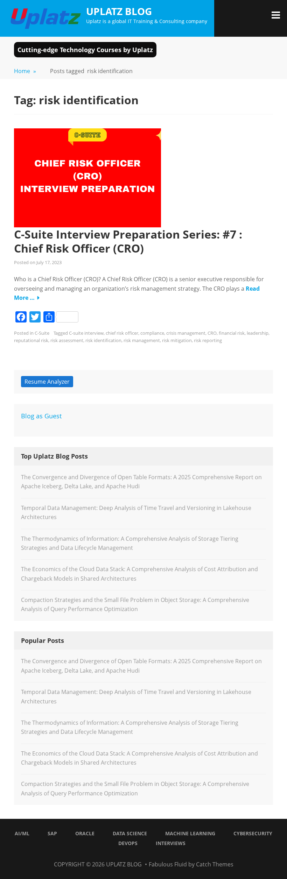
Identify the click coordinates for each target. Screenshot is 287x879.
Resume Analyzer (47, 381)
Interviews (171, 843)
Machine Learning (190, 833)
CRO (212, 333)
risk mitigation (177, 340)
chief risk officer (122, 333)
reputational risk (31, 340)
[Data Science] (139, 855)
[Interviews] (174, 855)
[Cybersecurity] (156, 855)
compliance (152, 333)
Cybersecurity (252, 833)
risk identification (103, 340)
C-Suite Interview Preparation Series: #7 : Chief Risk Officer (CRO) (128, 241)
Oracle (84, 833)
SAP (52, 833)
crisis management (185, 333)
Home (25, 71)
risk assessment (66, 340)
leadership (257, 333)
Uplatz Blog (119, 11)
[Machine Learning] (148, 855)
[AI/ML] (113, 855)
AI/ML (22, 833)
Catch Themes (214, 864)
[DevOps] (165, 855)
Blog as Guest (41, 416)
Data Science (130, 833)
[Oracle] (130, 855)
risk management (142, 340)
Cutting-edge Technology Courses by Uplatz (85, 49)
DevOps (128, 843)
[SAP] (121, 855)
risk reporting (208, 340)
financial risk (232, 333)
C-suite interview (86, 333)
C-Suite (42, 333)
